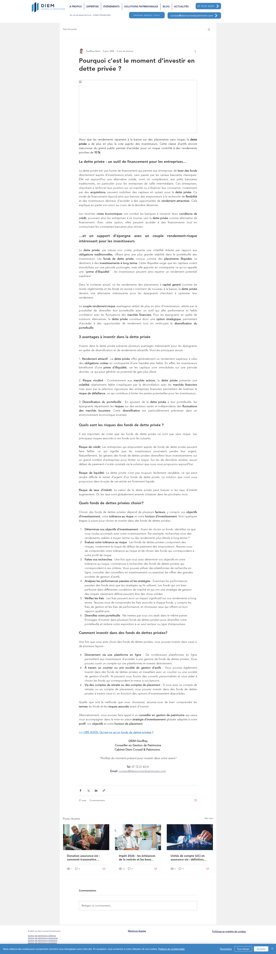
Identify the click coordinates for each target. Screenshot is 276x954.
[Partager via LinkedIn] (96, 790)
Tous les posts (70, 29)
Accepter (261, 948)
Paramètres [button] (226, 948)
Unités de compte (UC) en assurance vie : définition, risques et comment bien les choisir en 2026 (189, 857)
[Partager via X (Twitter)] (88, 790)
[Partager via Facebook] (80, 790)
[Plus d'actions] (195, 51)
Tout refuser (243, 948)
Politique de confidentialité (171, 948)
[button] (209, 29)
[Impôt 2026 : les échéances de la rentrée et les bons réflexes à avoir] (138, 837)
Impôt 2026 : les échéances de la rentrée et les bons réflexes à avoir (137, 857)
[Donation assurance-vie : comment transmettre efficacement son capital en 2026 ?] (86, 837)
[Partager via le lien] (103, 790)
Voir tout (209, 818)
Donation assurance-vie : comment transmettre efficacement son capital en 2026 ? (85, 857)
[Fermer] (272, 948)
